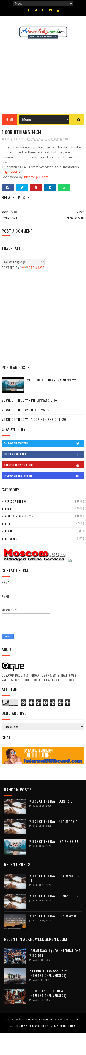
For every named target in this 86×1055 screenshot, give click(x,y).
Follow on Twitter (16, 443)
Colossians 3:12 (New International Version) (47, 993)
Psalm (8, 531)
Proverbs (11, 539)
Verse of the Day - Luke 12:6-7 (52, 801)
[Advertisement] (43, 76)
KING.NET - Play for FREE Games (58, 1026)
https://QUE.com (36, 177)
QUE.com (73, 1019)
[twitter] (36, 10)
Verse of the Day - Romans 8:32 (54, 895)
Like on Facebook (15, 454)
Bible (8, 509)
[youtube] (57, 10)
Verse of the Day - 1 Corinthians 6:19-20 (34, 419)
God (7, 524)
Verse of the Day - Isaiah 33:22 (51, 379)
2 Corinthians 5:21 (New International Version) (48, 973)
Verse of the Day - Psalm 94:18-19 (54, 878)
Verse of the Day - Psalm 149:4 (53, 821)
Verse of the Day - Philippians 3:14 (29, 400)
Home (9, 119)
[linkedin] (43, 10)
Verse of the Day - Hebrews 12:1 (27, 409)
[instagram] (50, 10)
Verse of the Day (15, 501)
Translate (36, 267)
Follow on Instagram (18, 475)
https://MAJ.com (14, 172)
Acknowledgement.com (19, 516)
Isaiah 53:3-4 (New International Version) (55, 953)
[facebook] (28, 10)
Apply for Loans (30, 1026)
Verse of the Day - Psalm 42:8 (52, 915)
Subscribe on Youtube (18, 464)
